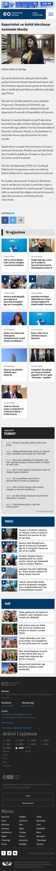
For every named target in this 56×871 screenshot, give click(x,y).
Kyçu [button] (28, 796)
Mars (5, 755)
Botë (38, 832)
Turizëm (22, 832)
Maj (4, 762)
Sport (3, 821)
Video (39, 817)
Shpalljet (23, 844)
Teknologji (41, 840)
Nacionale (40, 821)
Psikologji (5, 840)
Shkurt (6, 751)
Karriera (40, 844)
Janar (5, 748)
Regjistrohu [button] (28, 803)
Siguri (21, 828)
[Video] (14, 288)
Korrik (28, 748)
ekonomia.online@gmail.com (16, 714)
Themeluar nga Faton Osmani (16, 728)
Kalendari (40, 828)
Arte (38, 825)
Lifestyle (5, 825)
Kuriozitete (6, 832)
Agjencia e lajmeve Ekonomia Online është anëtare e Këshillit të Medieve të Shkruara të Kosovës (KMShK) (32, 864)
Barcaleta (40, 836)
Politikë (22, 817)
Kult (21, 825)
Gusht (28, 751)
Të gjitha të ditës (44, 512)
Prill (5, 758)
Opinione (23, 821)
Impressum (7, 723)
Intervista (23, 840)
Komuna (5, 828)
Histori (22, 836)
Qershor (7, 766)
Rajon (3, 836)
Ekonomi (5, 817)
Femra (4, 844)
